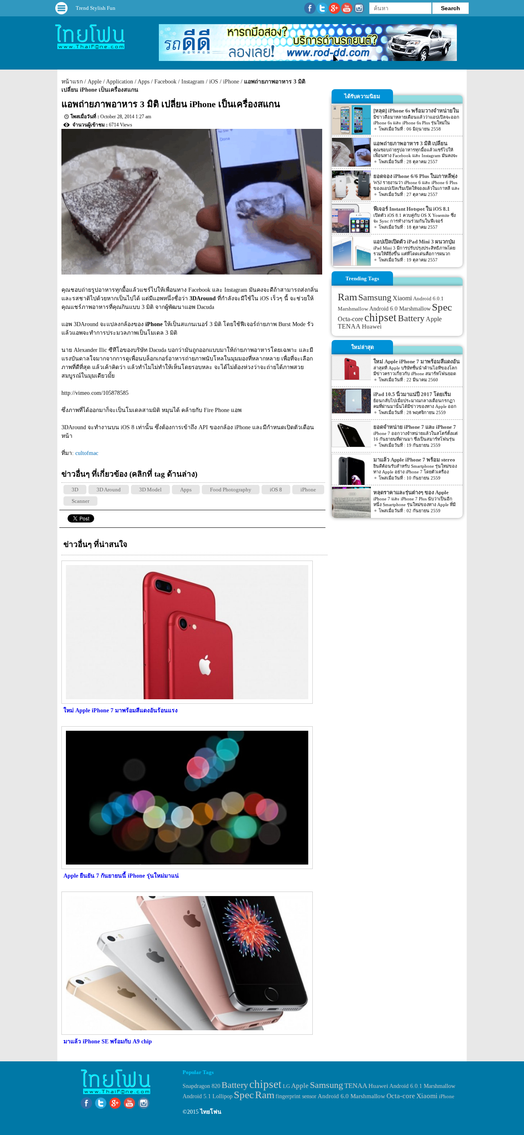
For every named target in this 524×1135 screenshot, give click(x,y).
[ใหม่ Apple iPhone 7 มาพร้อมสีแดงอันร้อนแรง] (186, 702)
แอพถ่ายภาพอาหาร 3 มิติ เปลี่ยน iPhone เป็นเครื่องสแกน (170, 104)
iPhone (231, 82)
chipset (380, 317)
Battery (411, 318)
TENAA (349, 326)
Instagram (192, 82)
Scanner (80, 501)
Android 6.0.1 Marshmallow (422, 1086)
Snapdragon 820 (201, 1086)
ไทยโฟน (210, 1112)
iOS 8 (276, 489)
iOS (213, 82)
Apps (143, 82)
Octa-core (350, 318)
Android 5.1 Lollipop (208, 1096)
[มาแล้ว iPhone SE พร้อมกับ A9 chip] (186, 1033)
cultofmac (86, 453)
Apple (95, 82)
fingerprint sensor (296, 1096)
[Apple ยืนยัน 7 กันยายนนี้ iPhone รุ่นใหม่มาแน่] (186, 867)
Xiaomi (402, 298)
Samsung (374, 297)
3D (75, 489)
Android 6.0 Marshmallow (400, 308)
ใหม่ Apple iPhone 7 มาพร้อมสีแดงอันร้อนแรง (120, 710)
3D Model (150, 489)
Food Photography (230, 489)
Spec (442, 307)
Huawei (372, 326)
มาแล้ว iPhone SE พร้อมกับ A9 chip (107, 1041)
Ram (347, 296)
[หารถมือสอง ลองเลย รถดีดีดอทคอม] (308, 59)
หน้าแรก (72, 82)
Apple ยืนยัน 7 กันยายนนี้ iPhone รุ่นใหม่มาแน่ (121, 876)
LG (286, 1086)
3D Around (109, 489)
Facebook (165, 82)
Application (119, 82)
